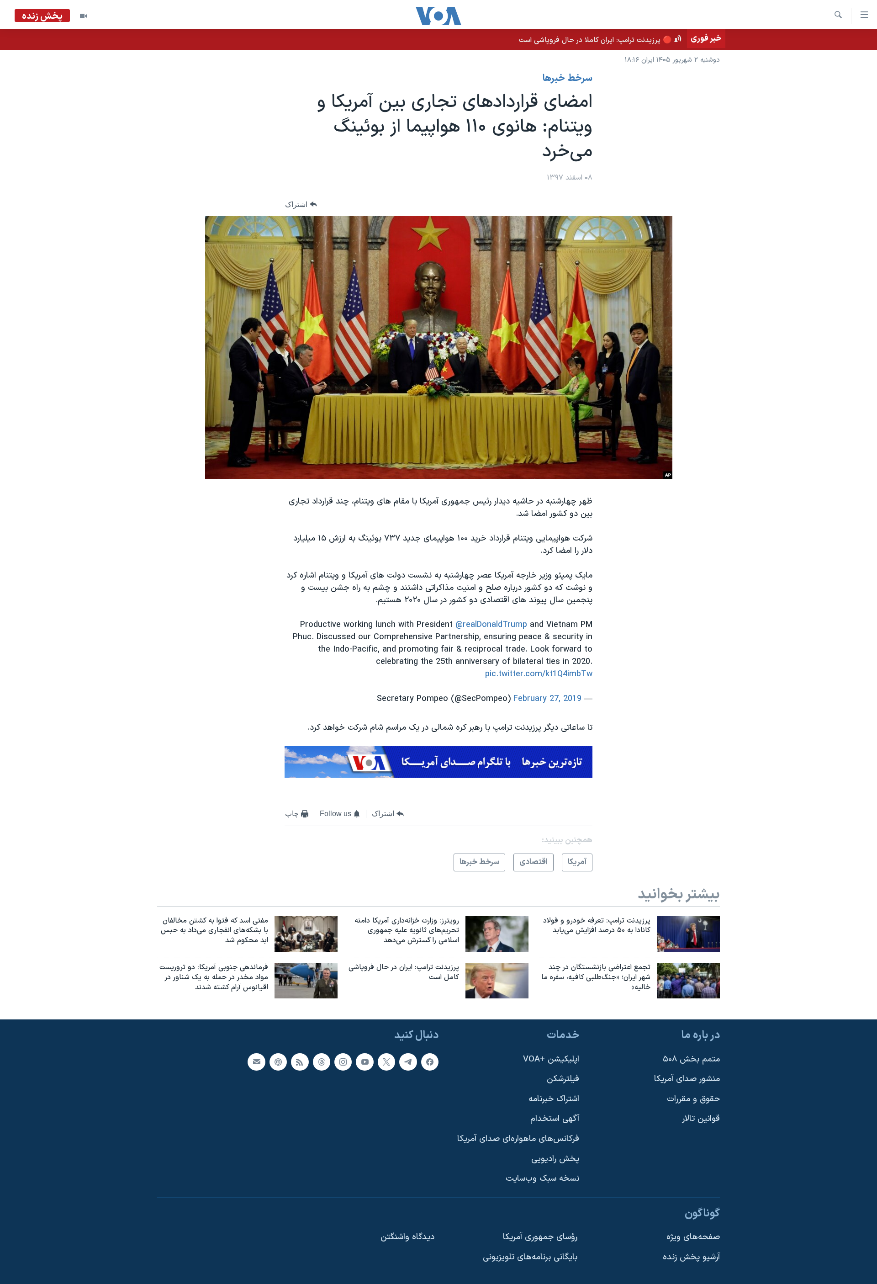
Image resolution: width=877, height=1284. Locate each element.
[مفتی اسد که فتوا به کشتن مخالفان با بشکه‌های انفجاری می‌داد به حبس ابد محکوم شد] (306, 934)
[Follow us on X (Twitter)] (386, 1062)
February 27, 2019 (547, 699)
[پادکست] (278, 1062)
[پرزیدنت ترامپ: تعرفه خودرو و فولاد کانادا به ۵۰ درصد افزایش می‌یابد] (688, 934)
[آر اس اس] (299, 1062)
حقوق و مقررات (693, 1099)
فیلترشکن (563, 1079)
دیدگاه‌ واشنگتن (407, 1237)
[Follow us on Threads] (321, 1062)
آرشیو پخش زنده (691, 1257)
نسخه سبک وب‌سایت (542, 1179)
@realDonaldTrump (491, 625)
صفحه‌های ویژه (693, 1237)
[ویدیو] (83, 16)
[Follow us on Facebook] (429, 1062)
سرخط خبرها (567, 78)
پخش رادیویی (555, 1159)
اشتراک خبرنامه (553, 1099)
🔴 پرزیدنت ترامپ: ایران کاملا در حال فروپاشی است (595, 40)
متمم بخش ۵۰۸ (691, 1059)
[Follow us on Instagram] (343, 1062)
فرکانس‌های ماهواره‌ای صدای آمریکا (518, 1139)
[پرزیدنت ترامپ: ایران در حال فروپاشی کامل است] (496, 980)
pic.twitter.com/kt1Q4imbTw (538, 674)
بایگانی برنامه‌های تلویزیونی (530, 1257)
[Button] (301, 204)
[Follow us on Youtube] (364, 1062)
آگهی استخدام (554, 1119)
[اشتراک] (256, 1062)
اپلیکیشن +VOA (551, 1059)
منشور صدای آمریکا (687, 1079)
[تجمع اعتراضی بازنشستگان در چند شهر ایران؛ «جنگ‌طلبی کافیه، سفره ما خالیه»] (688, 980)
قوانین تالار (701, 1119)
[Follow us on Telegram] (408, 1062)
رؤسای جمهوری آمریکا (540, 1237)
